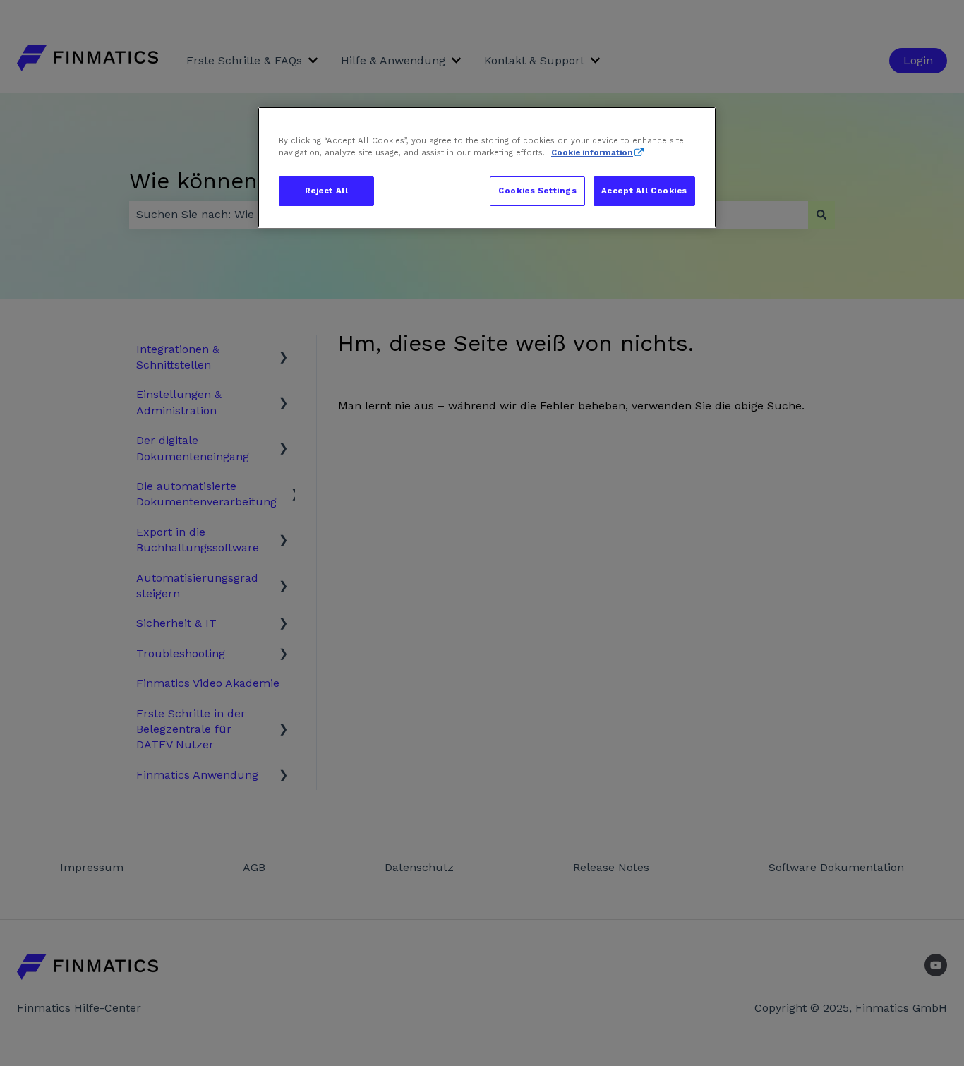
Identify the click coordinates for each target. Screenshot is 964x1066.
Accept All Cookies (644, 191)
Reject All (327, 191)
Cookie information (592, 152)
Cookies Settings (537, 191)
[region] (487, 167)
